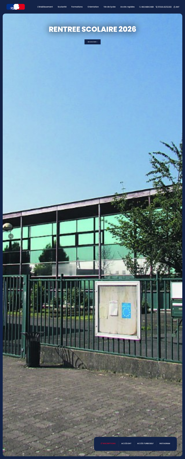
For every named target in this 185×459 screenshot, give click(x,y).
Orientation (93, 6)
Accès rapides (127, 6)
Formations (77, 6)
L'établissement (45, 6)
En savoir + (92, 42)
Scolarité (62, 6)
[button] (174, 236)
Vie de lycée (110, 6)
